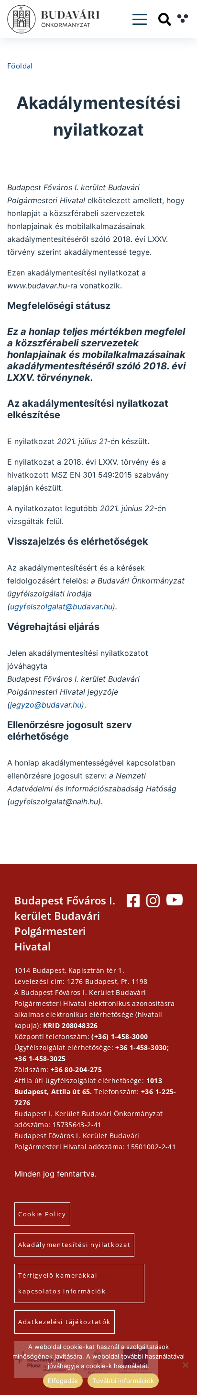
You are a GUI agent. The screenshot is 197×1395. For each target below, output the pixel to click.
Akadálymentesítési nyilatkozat (74, 1244)
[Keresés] (165, 19)
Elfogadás (63, 1380)
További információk (123, 1380)
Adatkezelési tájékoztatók (64, 1321)
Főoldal (20, 65)
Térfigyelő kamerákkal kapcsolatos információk (62, 1283)
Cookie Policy (42, 1214)
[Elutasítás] (185, 1365)
